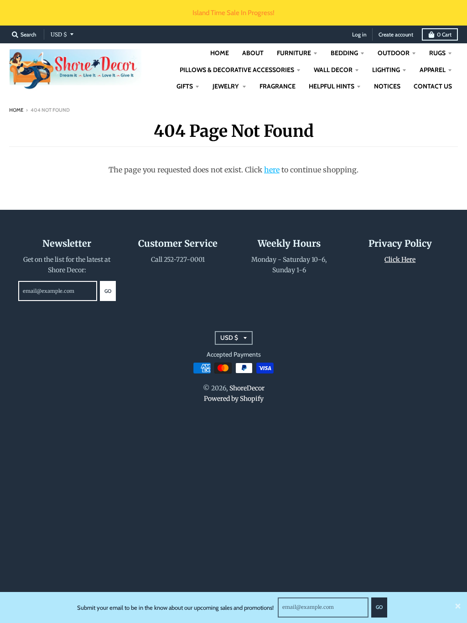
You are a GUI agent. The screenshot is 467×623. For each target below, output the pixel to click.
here (272, 169)
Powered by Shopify (234, 399)
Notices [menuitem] (387, 86)
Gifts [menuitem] (184, 86)
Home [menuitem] (219, 53)
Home (16, 110)
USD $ (59, 34)
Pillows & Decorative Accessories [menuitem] (237, 70)
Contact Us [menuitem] (433, 86)
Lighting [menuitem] (386, 70)
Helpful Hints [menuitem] (331, 86)
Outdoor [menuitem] (394, 53)
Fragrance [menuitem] (277, 86)
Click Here (399, 259)
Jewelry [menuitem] (226, 86)
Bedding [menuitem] (344, 53)
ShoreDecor (247, 388)
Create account (396, 34)
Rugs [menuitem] (437, 53)
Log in (359, 34)
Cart (444, 34)
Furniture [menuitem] (294, 53)
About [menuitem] (253, 53)
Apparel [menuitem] (433, 70)
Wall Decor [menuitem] (333, 70)
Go (379, 607)
